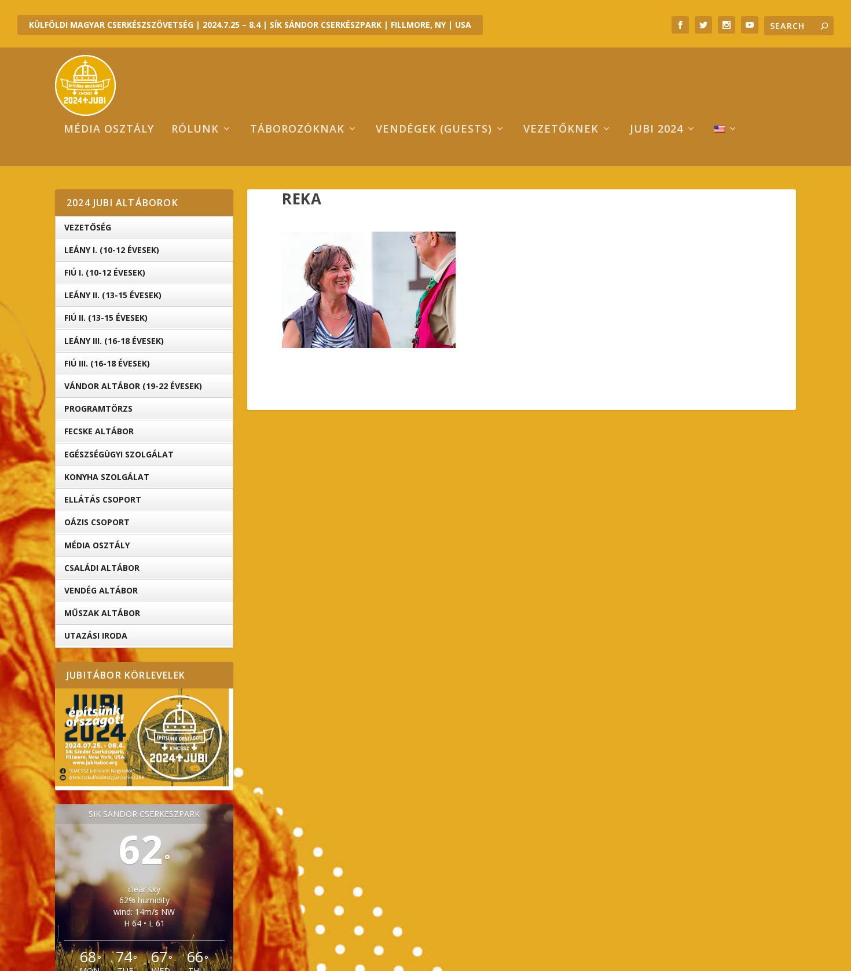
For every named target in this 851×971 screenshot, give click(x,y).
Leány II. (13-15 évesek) (113, 295)
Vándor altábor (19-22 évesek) (133, 385)
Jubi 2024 (656, 129)
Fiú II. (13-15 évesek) (106, 317)
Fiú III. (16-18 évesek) (107, 363)
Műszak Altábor (102, 612)
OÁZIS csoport (97, 521)
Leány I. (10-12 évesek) (111, 249)
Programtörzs (98, 408)
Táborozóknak (297, 129)
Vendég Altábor (101, 590)
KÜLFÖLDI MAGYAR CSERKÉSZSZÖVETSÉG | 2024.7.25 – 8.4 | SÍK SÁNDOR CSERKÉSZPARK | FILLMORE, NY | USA (250, 24)
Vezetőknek (561, 129)
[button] (369, 290)
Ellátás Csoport (102, 499)
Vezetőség (87, 227)
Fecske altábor (99, 431)
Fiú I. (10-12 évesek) (104, 272)
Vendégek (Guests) (434, 129)
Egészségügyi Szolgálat (119, 454)
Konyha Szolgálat (106, 476)
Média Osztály (97, 545)
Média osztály (109, 129)
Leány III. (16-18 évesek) (114, 340)
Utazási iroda (95, 635)
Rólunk (195, 129)
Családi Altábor (102, 567)
